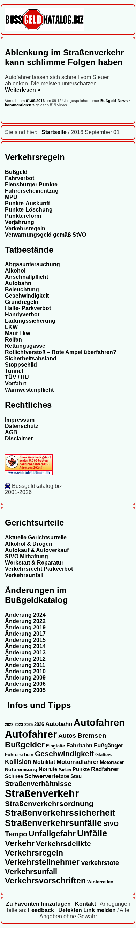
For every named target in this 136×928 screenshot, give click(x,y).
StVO (111, 823)
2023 (19, 724)
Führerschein (19, 754)
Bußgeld (16, 172)
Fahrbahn (79, 745)
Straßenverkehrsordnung (49, 803)
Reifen (13, 340)
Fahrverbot (19, 178)
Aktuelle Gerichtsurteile (36, 537)
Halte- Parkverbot (28, 308)
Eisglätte (55, 746)
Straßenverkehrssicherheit (60, 813)
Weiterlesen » (22, 90)
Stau (76, 776)
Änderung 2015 (25, 640)
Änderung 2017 (25, 634)
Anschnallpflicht (26, 277)
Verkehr (20, 843)
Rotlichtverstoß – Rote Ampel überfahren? (60, 352)
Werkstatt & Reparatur (34, 563)
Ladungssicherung (30, 321)
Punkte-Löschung (29, 210)
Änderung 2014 (25, 646)
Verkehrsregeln (25, 228)
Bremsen (91, 735)
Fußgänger (108, 745)
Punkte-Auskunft (27, 203)
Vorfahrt (15, 383)
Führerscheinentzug (32, 191)
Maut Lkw (17, 333)
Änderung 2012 (25, 659)
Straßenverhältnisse (38, 784)
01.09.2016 (36, 101)
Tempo (16, 834)
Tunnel (14, 371)
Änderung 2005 (25, 690)
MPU (11, 197)
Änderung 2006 (25, 684)
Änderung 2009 (25, 678)
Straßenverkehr (42, 793)
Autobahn (18, 283)
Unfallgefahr (52, 833)
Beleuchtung (22, 289)
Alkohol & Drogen (28, 544)
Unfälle (92, 833)
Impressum (20, 420)
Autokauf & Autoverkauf (37, 550)
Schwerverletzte (46, 776)
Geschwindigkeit (27, 296)
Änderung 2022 (25, 621)
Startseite (54, 132)
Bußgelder (25, 744)
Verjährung (19, 222)
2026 (39, 724)
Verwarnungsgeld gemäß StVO (45, 235)
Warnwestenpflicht (29, 390)
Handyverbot (22, 314)
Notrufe (48, 769)
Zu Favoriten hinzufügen (38, 904)
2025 (28, 724)
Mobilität (44, 762)
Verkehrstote (100, 862)
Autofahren (99, 722)
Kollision (18, 761)
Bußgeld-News (114, 101)
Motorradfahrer (77, 761)
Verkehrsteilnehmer (42, 862)
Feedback (41, 910)
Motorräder (112, 762)
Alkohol (15, 271)
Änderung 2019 (25, 627)
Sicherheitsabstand (30, 358)
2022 (9, 724)
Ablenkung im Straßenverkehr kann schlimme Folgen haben (64, 57)
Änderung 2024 (25, 615)
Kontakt (85, 904)
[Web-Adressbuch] (29, 473)
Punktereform (23, 216)
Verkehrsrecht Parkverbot (39, 569)
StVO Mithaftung (26, 556)
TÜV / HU (17, 377)
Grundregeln (21, 302)
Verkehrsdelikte (63, 843)
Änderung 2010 (25, 671)
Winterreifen (100, 881)
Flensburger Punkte (31, 184)
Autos (67, 735)
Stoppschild (21, 365)
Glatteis (103, 754)
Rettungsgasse (25, 346)
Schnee (14, 776)
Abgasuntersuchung (32, 264)
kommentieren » (20, 105)
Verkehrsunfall (24, 575)
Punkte (81, 769)
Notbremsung (21, 769)
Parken (65, 770)
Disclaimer (19, 439)
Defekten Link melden (87, 910)
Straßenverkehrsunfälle (53, 823)
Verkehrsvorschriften (45, 880)
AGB (11, 432)
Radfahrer (105, 769)
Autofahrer (31, 734)
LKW (11, 327)
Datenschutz (21, 426)
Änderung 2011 (25, 665)
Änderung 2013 (25, 652)
